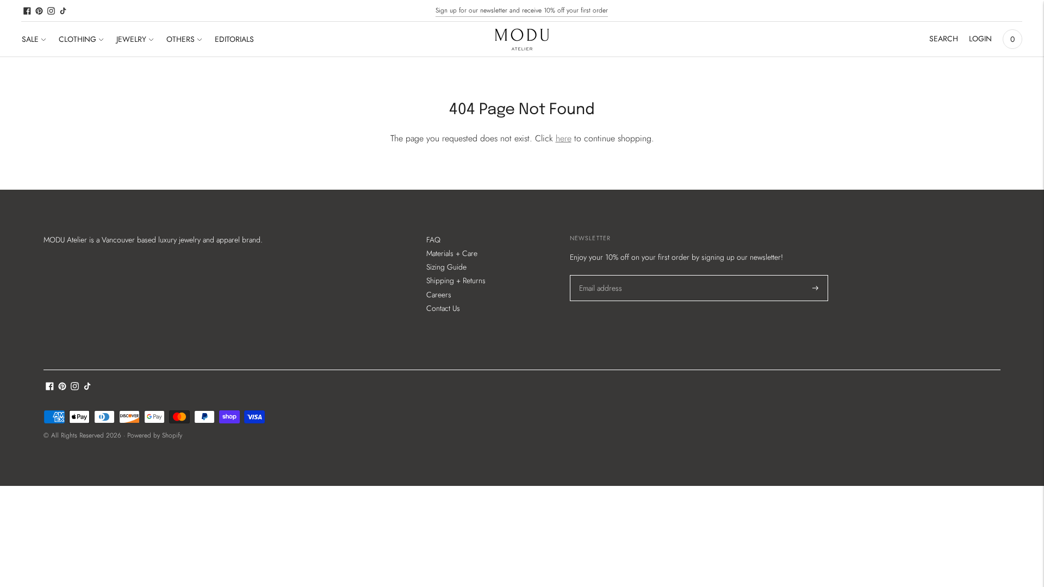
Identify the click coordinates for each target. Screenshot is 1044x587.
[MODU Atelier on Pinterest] (39, 11)
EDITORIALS (234, 39)
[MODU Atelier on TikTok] (63, 11)
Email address (600, 275)
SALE (30, 39)
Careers (438, 294)
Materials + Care (451, 253)
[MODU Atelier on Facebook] (27, 11)
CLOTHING (77, 39)
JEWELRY (131, 39)
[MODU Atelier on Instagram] (51, 11)
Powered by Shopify (154, 435)
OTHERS (180, 39)
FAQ (433, 239)
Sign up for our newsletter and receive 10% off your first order (522, 10)
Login (980, 38)
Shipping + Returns (456, 280)
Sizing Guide (446, 266)
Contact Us (443, 308)
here (563, 138)
